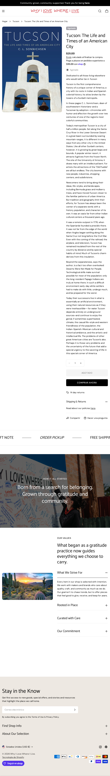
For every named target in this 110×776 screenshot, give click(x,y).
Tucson (16, 21)
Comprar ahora (87, 382)
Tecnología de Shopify (13, 757)
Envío (68, 57)
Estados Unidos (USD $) (18, 746)
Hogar (4, 21)
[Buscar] (100, 11)
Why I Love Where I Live (22, 753)
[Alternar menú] (3, 11)
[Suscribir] (75, 710)
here (93, 408)
